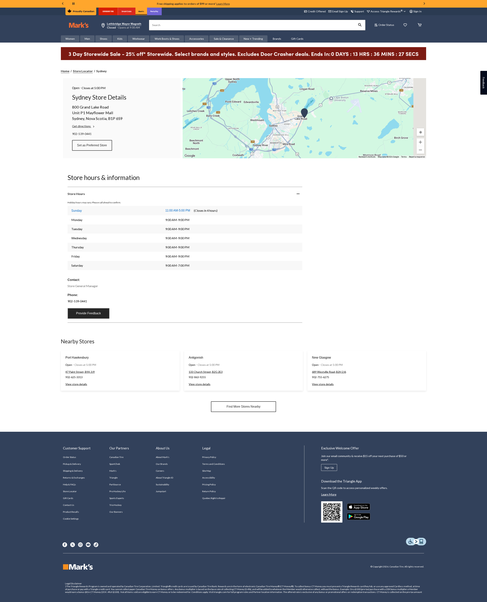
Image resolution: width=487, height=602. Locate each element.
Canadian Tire (116, 457)
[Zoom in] (420, 142)
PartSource (115, 484)
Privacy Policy (209, 457)
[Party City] (154, 11)
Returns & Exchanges (74, 477)
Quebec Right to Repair (213, 498)
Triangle (113, 477)
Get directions (81, 126)
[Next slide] (424, 4)
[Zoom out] (420, 150)
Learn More (223, 3)
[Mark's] (141, 11)
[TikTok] (96, 544)
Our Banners (116, 511)
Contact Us (68, 505)
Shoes (103, 38)
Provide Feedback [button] (88, 313)
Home (65, 71)
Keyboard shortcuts (367, 157)
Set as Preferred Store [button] (92, 145)
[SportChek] (126, 11)
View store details (76, 384)
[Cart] (420, 25)
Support (359, 11)
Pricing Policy (209, 484)
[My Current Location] (420, 132)
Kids (120, 38)
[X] (72, 544)
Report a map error (417, 157)
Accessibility (208, 477)
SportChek (114, 464)
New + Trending (253, 38)
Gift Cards (297, 38)
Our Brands (162, 464)
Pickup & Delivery (72, 464)
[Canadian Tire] (108, 11)
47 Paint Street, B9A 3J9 (80, 371)
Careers (160, 470)
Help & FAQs (69, 484)
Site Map (206, 470)
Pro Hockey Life (117, 491)
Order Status (386, 24)
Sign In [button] (417, 11)
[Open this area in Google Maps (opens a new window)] (190, 155)
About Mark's (162, 457)
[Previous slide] (63, 4)
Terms (404, 157)
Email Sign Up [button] (340, 11)
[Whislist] (405, 25)
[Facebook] (64, 544)
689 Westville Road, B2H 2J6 (329, 371)
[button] (360, 25)
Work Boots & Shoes (167, 38)
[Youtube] (88, 544)
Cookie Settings (71, 518)
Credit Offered (317, 11)
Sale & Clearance (224, 38)
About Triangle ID (164, 477)
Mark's (112, 470)
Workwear (138, 38)
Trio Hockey (115, 505)
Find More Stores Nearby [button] (243, 406)
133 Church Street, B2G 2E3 (206, 371)
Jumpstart (161, 491)
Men (87, 38)
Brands (277, 38)
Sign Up (329, 467)
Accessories (196, 38)
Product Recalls (71, 511)
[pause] (73, 4)
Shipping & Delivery (73, 470)
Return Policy (209, 491)
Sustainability (162, 484)
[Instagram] (80, 544)
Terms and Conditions (213, 464)
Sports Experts (116, 498)
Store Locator (83, 71)
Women (70, 38)
